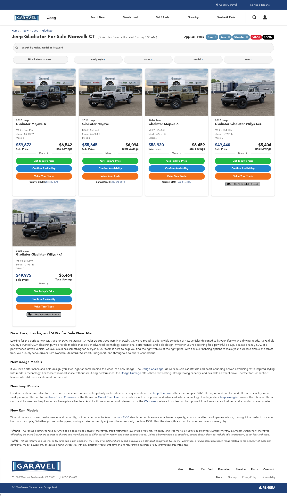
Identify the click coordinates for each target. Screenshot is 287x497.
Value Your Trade (44, 176)
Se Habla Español (260, 5)
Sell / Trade (162, 17)
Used (192, 469)
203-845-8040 (51, 182)
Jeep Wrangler (229, 397)
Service (241, 469)
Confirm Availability (43, 168)
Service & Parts (226, 17)
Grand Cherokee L (109, 397)
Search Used (130, 17)
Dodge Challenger (153, 369)
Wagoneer (150, 401)
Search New (98, 17)
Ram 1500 (123, 417)
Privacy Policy (249, 477)
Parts (254, 469)
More (42, 153)
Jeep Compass (162, 393)
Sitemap (232, 477)
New (180, 469)
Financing (193, 17)
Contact (268, 469)
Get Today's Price (44, 161)
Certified (207, 469)
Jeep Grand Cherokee (62, 397)
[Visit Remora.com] (267, 488)
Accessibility (268, 477)
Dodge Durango (131, 373)
